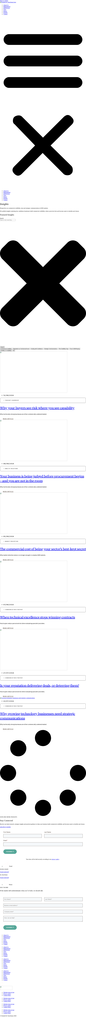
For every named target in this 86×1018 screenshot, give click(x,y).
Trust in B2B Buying (75, 348)
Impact (5, 11)
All (13, 350)
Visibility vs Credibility (6, 350)
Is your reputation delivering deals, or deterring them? (39, 685)
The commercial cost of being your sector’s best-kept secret (43, 549)
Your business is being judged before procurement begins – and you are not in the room (42, 478)
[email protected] (4, 872)
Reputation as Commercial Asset (21, 348)
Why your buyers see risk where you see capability (37, 408)
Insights (5, 12)
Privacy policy (7, 994)
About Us (6, 5)
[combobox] (8, 220)
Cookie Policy (7, 995)
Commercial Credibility (6, 348)
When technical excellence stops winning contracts (37, 617)
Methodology (6, 6)
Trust (4, 9)
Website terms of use (8, 992)
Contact (5, 14)
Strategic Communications (50, 348)
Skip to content (4, 0)
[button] (43, 102)
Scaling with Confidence (37, 348)
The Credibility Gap (63, 348)
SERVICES (6, 8)
